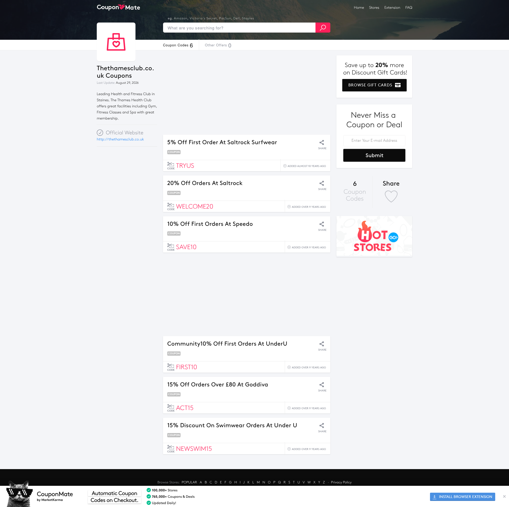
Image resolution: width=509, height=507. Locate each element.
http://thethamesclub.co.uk (120, 139)
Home (359, 7)
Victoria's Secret (203, 18)
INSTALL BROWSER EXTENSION (465, 497)
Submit (374, 155)
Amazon (180, 18)
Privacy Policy (341, 482)
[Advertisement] (246, 92)
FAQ (408, 7)
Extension (392, 7)
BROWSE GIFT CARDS (371, 85)
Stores (374, 7)
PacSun (225, 18)
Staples (248, 18)
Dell (236, 18)
